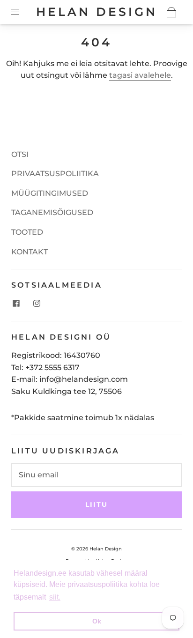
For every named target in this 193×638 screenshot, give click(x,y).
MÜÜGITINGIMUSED (49, 193)
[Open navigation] (21, 12)
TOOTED (27, 232)
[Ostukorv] (171, 12)
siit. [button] (54, 597)
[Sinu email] (96, 475)
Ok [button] (96, 621)
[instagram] (36, 303)
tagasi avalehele (140, 75)
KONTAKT (29, 251)
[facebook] (16, 303)
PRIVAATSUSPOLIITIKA (55, 173)
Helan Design (96, 12)
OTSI (20, 154)
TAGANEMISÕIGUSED (52, 212)
